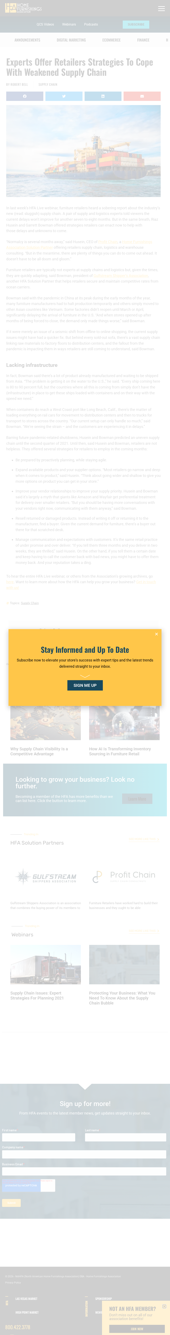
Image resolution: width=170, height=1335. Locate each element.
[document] (85, 667)
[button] (156, 634)
